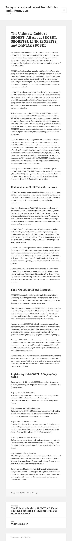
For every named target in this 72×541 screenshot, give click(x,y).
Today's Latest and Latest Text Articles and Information (32, 8)
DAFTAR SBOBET (17, 145)
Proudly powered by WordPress (21, 537)
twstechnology (32, 493)
